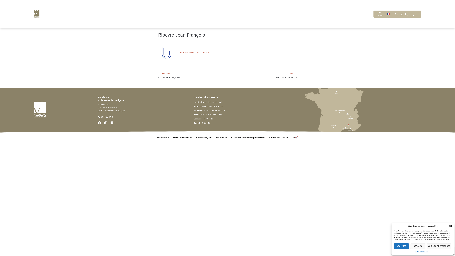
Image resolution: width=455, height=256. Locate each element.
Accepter (401, 246)
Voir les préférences (439, 246)
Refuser (418, 246)
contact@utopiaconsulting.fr (193, 52)
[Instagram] (105, 122)
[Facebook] (99, 122)
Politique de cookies (421, 252)
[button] (450, 226)
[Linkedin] (112, 122)
